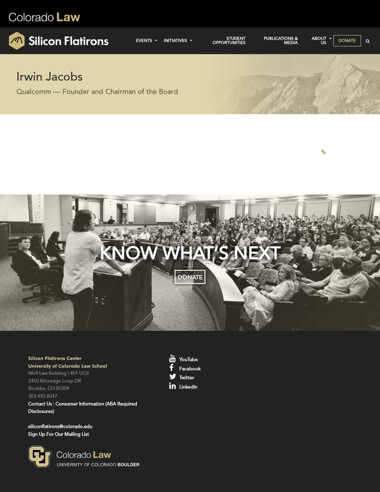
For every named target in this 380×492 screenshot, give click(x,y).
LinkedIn (187, 387)
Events (144, 40)
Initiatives (175, 40)
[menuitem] (145, 40)
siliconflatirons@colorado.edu (60, 427)
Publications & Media (281, 40)
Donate (347, 40)
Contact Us (40, 404)
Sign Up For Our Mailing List (58, 434)
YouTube (188, 360)
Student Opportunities (229, 40)
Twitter (186, 378)
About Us (319, 40)
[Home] (63, 41)
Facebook (189, 369)
